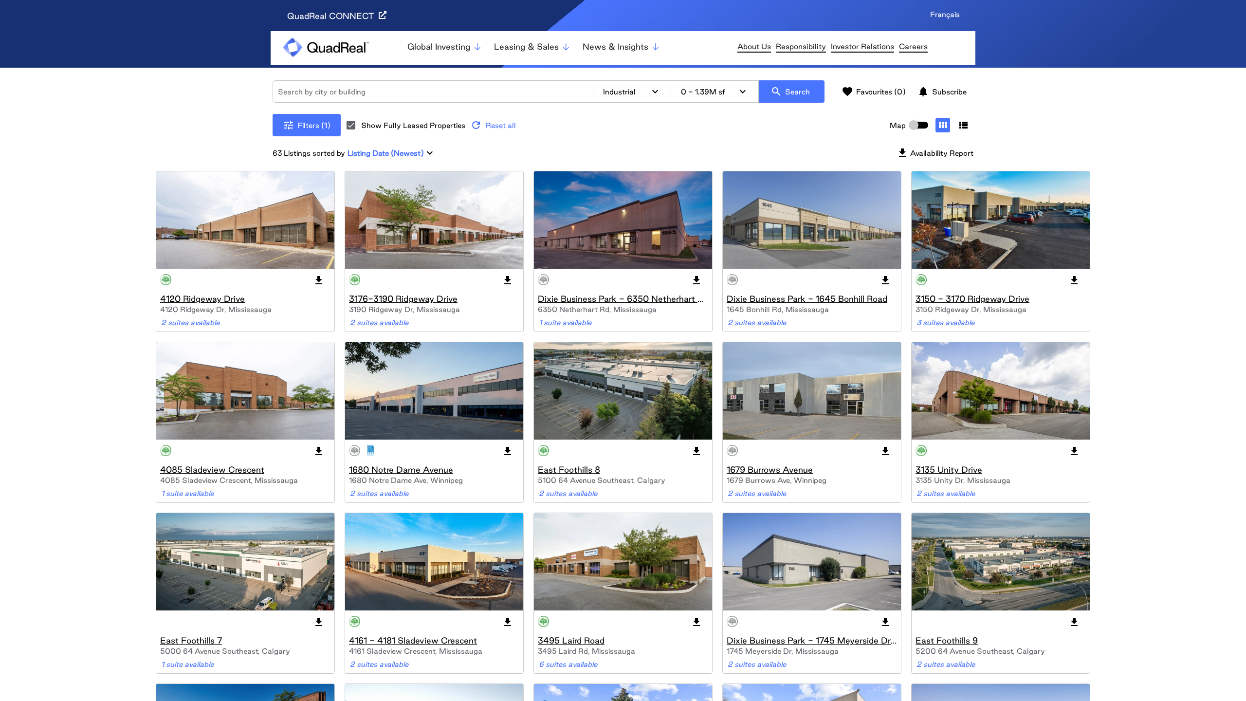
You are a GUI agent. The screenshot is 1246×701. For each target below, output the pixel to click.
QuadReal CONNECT (331, 15)
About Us (754, 46)
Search (790, 91)
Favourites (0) (874, 91)
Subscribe (942, 91)
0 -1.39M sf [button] (715, 91)
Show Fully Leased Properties (413, 125)
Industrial (632, 91)
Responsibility (801, 46)
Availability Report (935, 153)
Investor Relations (862, 46)
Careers (913, 46)
